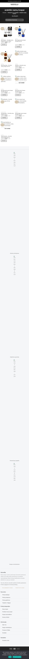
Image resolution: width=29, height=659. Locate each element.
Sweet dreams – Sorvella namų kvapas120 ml (6, 137)
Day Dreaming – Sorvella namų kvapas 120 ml (6, 66)
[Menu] (2, 4)
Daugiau (4, 44)
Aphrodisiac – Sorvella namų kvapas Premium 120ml (7, 41)
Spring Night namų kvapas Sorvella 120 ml (20, 114)
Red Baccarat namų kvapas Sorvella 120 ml (7, 91)
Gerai (10, 656)
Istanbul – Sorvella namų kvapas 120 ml (20, 66)
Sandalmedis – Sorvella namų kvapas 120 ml (7, 114)
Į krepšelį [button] (18, 46)
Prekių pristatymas (6, 597)
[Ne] (27, 655)
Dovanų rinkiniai (5, 617)
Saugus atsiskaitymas (7, 627)
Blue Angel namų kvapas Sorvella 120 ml (20, 41)
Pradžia (4, 12)
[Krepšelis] (27, 5)
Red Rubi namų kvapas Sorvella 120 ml (20, 91)
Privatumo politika (17, 656)
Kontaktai (4, 632)
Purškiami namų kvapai (7, 611)
